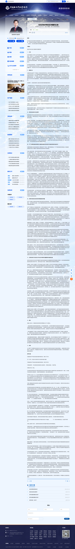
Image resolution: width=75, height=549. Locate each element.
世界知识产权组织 (42, 543)
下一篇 (66, 481)
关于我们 (10, 41)
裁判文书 (56, 15)
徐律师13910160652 (13, 530)
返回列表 (33, 18)
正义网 (61, 543)
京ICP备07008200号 (27, 546)
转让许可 (49, 536)
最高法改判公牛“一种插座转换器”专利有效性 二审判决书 (18, 177)
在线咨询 (19, 41)
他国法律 (11, 206)
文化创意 (36, 536)
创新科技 (40, 536)
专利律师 (11, 543)
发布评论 (66, 518)
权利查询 (40, 538)
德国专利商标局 (67, 543)
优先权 (37, 29)
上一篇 (30, 481)
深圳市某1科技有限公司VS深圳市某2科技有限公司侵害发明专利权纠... (18, 184)
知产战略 (54, 534)
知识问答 (31, 534)
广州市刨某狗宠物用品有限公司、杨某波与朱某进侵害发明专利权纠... (18, 182)
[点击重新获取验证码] (41, 519)
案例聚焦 (39, 15)
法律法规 (11, 197)
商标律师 (28, 543)
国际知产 (16, 15)
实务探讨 (45, 15)
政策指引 (11, 199)
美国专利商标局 (50, 543)
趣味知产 (36, 534)
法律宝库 (62, 15)
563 (67, 32)
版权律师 (23, 543)
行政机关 (63, 19)
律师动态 (51, 15)
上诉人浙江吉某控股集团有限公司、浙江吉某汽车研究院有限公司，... (18, 180)
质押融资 (54, 536)
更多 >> (21, 47)
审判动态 (22, 15)
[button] (14, 91)
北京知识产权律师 (35, 543)
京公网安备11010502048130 (37, 546)
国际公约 (20, 206)
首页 (6, 15)
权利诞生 (45, 536)
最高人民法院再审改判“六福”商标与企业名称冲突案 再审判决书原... (18, 175)
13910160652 (11, 1)
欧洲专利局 (56, 543)
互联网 (40, 534)
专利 (67, 19)
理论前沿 (28, 15)
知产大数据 (32, 536)
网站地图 (68, 15)
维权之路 (45, 534)
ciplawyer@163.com (20, 38)
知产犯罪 (54, 532)
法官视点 (33, 15)
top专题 (49, 534)
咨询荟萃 (54, 531)
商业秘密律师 (17, 543)
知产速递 (11, 15)
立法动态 (20, 197)
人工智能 (40, 531)
